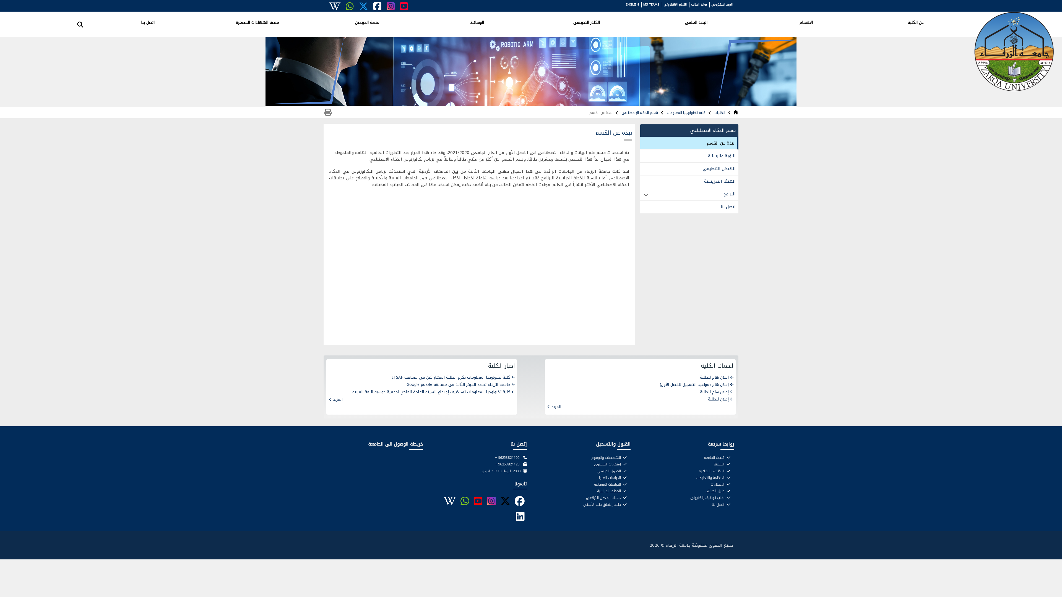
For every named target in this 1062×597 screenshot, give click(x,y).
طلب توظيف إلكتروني (708, 497)
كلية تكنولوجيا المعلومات (686, 112)
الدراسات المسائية (608, 484)
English (632, 4)
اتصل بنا (148, 22)
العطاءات (718, 484)
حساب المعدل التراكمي (604, 497)
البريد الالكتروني (722, 4)
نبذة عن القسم (720, 143)
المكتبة (720, 464)
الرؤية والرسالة (722, 156)
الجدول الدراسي (609, 471)
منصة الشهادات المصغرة (257, 22)
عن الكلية (916, 22)
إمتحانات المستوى (608, 464)
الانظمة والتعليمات (711, 477)
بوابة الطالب (699, 4)
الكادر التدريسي (586, 22)
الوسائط (477, 22)
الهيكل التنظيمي (719, 168)
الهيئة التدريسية (720, 181)
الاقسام (806, 22)
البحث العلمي (696, 22)
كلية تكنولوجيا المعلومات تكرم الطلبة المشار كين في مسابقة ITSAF (451, 377)
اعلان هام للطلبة (714, 377)
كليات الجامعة (715, 457)
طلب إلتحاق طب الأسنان (602, 504)
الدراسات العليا (610, 477)
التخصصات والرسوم (606, 457)
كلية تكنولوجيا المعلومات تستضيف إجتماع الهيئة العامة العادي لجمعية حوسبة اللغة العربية (431, 392)
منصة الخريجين (367, 22)
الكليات (719, 112)
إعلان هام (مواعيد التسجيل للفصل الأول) (694, 384)
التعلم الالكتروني (675, 4)
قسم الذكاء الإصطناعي (639, 112)
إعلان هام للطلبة (714, 392)
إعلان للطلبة (718, 399)
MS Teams (651, 4)
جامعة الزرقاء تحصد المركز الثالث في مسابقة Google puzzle (458, 384)
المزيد (556, 406)
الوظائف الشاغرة (712, 471)
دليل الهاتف (716, 491)
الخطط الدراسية (609, 491)
